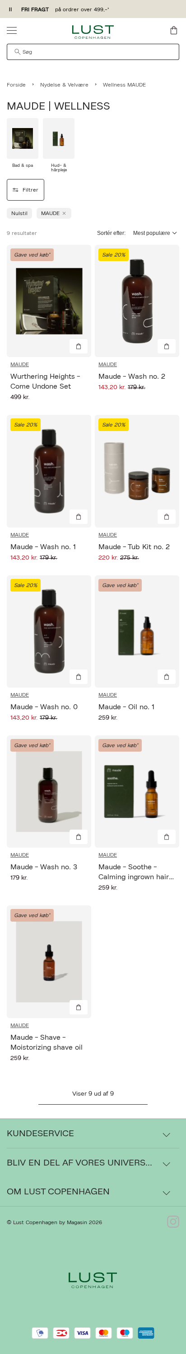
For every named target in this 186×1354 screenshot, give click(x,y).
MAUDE (19, 364)
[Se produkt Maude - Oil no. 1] (137, 631)
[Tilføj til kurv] (79, 346)
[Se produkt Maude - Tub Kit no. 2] (137, 471)
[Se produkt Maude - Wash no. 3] (49, 791)
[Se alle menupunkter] (12, 30)
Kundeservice (40, 1133)
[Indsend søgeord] (17, 51)
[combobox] (93, 52)
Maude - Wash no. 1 (43, 547)
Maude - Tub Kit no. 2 (134, 547)
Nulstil (19, 213)
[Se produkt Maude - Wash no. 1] (49, 471)
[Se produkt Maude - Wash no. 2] (137, 301)
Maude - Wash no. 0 (44, 707)
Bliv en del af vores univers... (79, 1162)
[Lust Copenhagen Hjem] (93, 32)
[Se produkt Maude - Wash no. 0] (49, 631)
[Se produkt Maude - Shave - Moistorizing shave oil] (49, 961)
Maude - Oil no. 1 (126, 707)
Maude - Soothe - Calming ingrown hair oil (133, 876)
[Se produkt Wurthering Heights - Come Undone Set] (49, 301)
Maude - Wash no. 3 (43, 867)
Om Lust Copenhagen (58, 1191)
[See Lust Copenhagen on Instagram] (173, 1222)
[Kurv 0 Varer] (173, 30)
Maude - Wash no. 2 (131, 376)
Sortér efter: (111, 233)
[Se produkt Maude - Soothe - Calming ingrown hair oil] (137, 791)
